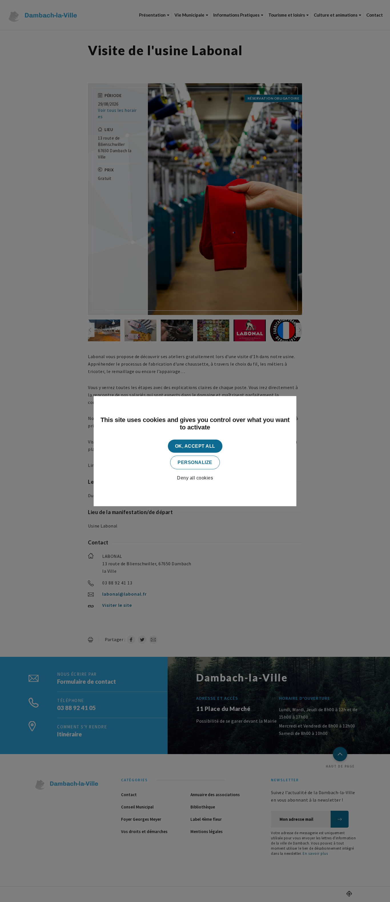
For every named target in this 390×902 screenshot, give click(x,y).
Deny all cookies (195, 477)
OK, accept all (195, 445)
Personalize (195, 462)
